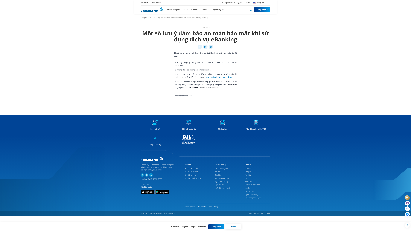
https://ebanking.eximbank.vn (219, 77)
